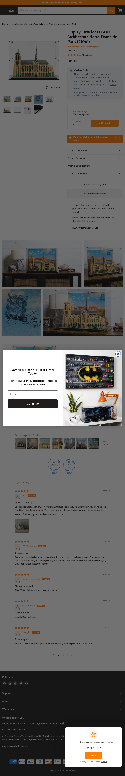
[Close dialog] (118, 354)
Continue (33, 403)
